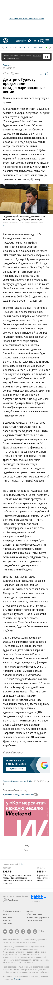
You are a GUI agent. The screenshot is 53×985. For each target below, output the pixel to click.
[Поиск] (42, 40)
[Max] (35, 931)
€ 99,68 (18, 47)
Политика (7, 65)
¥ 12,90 (27, 47)
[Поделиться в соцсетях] (47, 73)
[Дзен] (17, 931)
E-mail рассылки (34, 920)
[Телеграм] (5, 931)
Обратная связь (34, 914)
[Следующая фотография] (50, 199)
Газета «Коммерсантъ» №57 (17, 781)
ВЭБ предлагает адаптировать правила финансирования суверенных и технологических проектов (17, 879)
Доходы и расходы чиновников (18, 794)
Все (22, 864)
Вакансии (7, 923)
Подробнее (19, 979)
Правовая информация (37, 917)
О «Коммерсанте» (12, 911)
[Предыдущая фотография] (3, 199)
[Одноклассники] (23, 931)
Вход (36, 40)
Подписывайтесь (16, 768)
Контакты (8, 917)
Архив (6, 914)
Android (30, 911)
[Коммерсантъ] (5, 40)
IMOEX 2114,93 (39, 47)
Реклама (7, 920)
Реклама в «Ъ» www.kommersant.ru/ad (26, 18)
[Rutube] (29, 931)
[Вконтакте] (11, 931)
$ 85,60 (9, 47)
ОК (46, 56)
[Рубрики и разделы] (47, 40)
